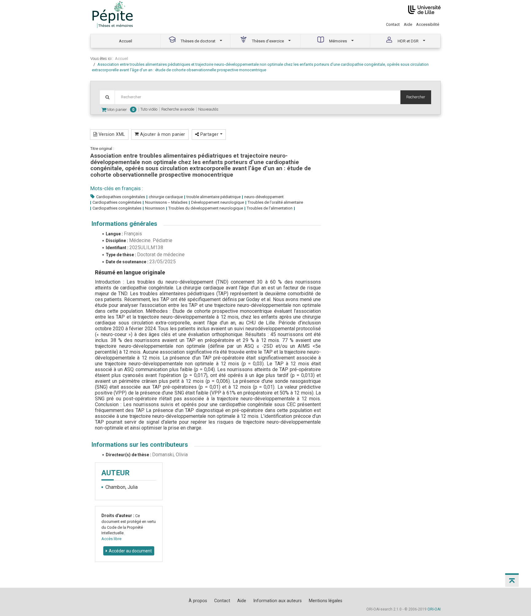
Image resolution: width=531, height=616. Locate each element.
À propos (198, 600)
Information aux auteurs (277, 600)
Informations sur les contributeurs (140, 444)
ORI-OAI (434, 609)
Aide (408, 24)
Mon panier (120, 110)
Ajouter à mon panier (162, 134)
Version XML (111, 134)
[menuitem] (126, 41)
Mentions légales (325, 600)
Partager (209, 134)
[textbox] (257, 97)
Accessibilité (427, 24)
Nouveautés (208, 109)
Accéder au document (130, 551)
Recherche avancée (177, 109)
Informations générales (124, 224)
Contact (393, 24)
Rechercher (415, 97)
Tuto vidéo (148, 109)
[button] (512, 580)
